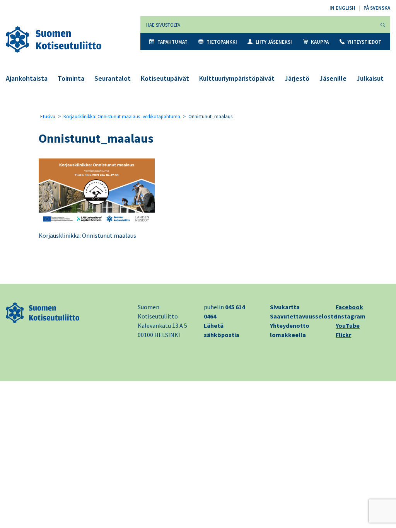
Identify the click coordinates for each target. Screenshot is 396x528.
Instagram (350, 316)
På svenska (377, 8)
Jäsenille (332, 78)
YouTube (348, 325)
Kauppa (320, 42)
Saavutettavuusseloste (303, 316)
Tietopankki (222, 42)
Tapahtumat (172, 42)
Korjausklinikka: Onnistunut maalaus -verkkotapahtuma (121, 116)
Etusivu (47, 116)
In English (342, 8)
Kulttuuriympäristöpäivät (237, 78)
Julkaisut (370, 78)
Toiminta (71, 78)
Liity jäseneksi (274, 42)
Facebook (349, 307)
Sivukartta (285, 307)
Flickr (343, 335)
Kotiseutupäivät (165, 78)
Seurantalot (112, 78)
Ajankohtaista (27, 78)
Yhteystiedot (364, 42)
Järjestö (297, 78)
